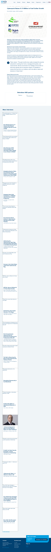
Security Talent (16, 547)
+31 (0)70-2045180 (6, 547)
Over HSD (15, 542)
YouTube (27, 546)
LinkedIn (27, 545)
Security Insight (16, 546)
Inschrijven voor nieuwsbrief (41, 539)
